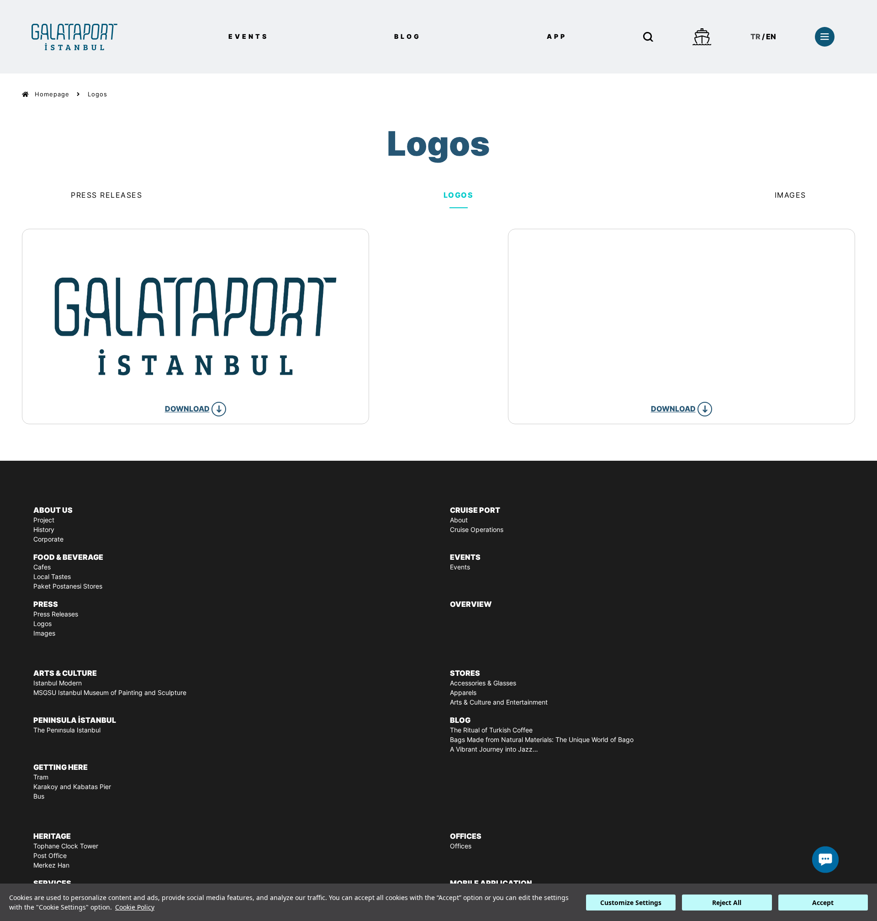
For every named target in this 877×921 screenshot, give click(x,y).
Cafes (42, 567)
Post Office (50, 856)
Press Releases (106, 195)
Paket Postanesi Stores (67, 586)
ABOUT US (53, 510)
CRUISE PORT (475, 510)
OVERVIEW (471, 604)
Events (460, 567)
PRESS (45, 604)
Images (790, 195)
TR (755, 36)
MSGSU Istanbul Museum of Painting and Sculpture (109, 692)
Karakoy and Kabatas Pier (72, 787)
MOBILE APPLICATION (491, 883)
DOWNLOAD (187, 409)
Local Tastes (52, 577)
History (43, 529)
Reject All (726, 902)
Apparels (463, 692)
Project (43, 520)
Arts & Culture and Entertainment (499, 702)
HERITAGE (52, 836)
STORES (465, 673)
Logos (97, 94)
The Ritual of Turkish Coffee (491, 730)
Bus (38, 796)
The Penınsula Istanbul (66, 730)
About (459, 520)
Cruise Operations (476, 529)
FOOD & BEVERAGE (68, 557)
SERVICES (52, 883)
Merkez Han (51, 865)
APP (557, 36)
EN (771, 36)
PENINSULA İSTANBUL (74, 720)
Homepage (52, 94)
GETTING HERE (60, 767)
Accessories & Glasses (483, 683)
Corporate (48, 539)
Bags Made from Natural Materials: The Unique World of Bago (542, 740)
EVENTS (248, 36)
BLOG (407, 36)
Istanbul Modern (57, 683)
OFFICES (465, 836)
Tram (40, 777)
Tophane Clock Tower (65, 846)
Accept (823, 902)
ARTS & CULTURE (65, 673)
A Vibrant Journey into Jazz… (494, 749)
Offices (460, 846)
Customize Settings (630, 902)
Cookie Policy (134, 907)
